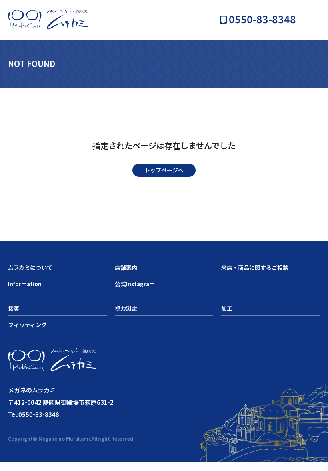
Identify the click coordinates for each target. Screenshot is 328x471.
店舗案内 (126, 267)
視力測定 (126, 308)
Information (25, 284)
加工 (226, 308)
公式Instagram (135, 284)
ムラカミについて (30, 267)
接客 (13, 308)
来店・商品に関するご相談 (254, 267)
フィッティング (27, 325)
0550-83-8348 (262, 20)
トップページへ (164, 170)
